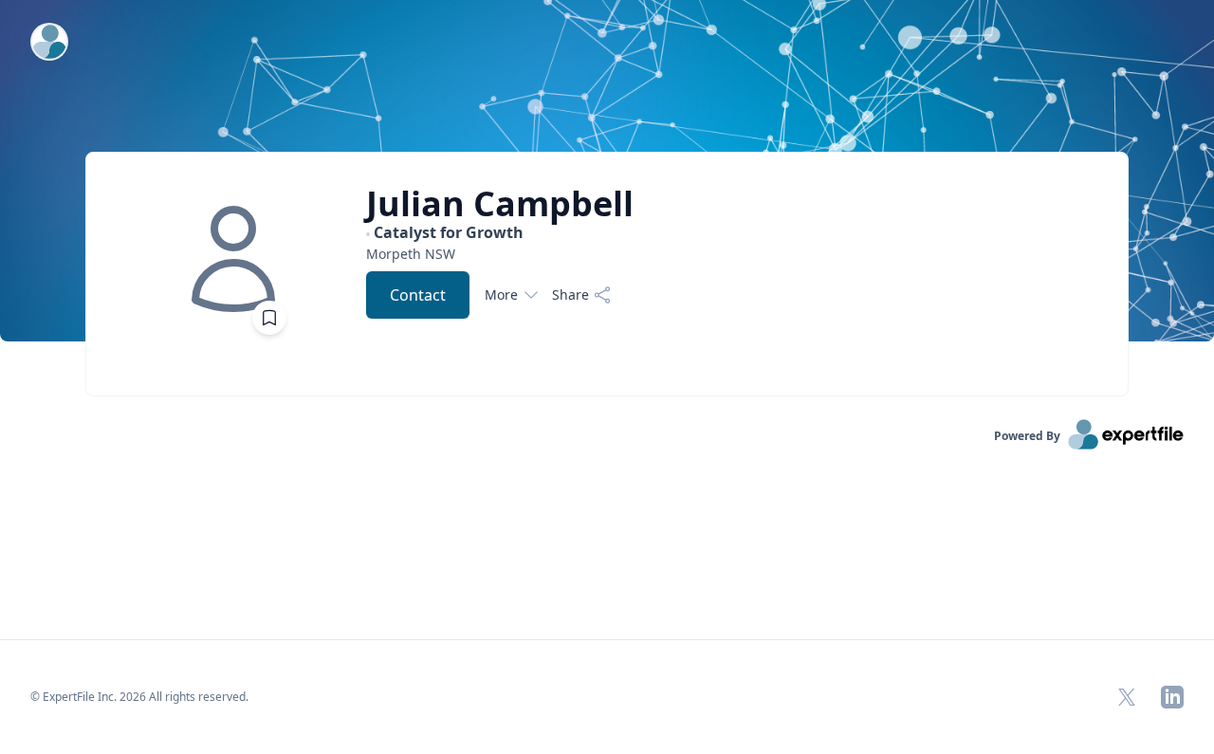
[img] (233, 259)
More (501, 294)
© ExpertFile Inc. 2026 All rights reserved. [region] (139, 697)
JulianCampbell (500, 204)
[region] (500, 254)
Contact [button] (418, 295)
